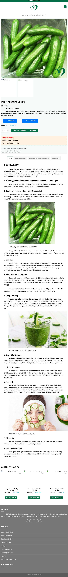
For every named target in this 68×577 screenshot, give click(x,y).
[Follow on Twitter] (34, 520)
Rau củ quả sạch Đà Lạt (38, 15)
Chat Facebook (31, 121)
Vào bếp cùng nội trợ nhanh (8, 559)
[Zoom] (3, 75)
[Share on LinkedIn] (18, 151)
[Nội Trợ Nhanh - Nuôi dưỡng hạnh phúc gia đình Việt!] (34, 7)
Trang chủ (25, 15)
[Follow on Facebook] (27, 520)
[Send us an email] (37, 520)
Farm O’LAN (13, 125)
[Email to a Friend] (12, 151)
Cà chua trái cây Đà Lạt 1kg (34, 489)
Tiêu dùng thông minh (7, 553)
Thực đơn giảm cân (6, 549)
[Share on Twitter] (9, 151)
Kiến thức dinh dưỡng (7, 532)
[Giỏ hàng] (65, 6)
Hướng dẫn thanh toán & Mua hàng (39, 158)
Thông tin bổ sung (20, 158)
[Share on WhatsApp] (3, 151)
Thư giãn (3, 546)
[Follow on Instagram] (30, 520)
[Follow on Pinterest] (40, 520)
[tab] (10, 159)
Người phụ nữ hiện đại (7, 539)
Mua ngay (33, 130)
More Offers (55, 158)
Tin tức (3, 556)
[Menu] (2, 7)
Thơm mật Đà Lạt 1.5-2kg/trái (57, 489)
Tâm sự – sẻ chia (6, 542)
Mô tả (10, 158)
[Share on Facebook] (6, 151)
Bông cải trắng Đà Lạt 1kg (11, 489)
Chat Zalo (11, 121)
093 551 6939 (36, 0)
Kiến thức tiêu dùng (6, 535)
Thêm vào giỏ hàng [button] (11, 497)
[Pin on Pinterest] (15, 151)
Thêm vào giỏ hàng (19, 130)
